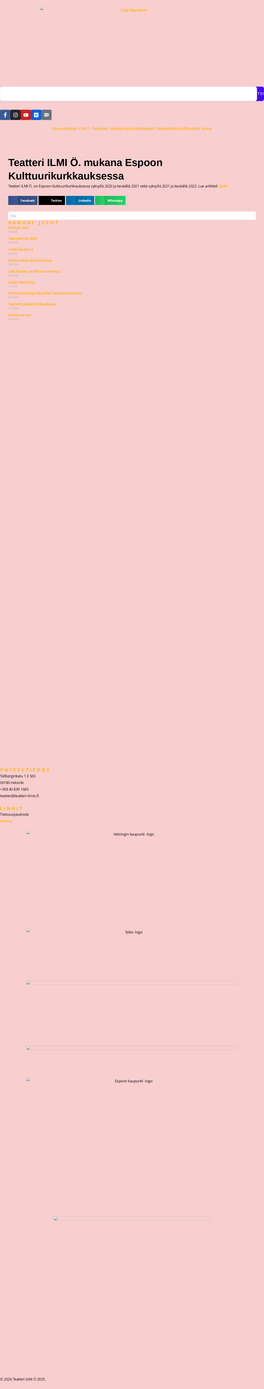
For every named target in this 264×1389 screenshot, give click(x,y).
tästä (223, 186)
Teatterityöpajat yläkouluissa (32, 303)
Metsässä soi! (19, 314)
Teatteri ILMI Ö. (78, 128)
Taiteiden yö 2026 (22, 238)
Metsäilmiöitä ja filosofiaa (178, 128)
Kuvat (207, 128)
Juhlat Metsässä (21, 282)
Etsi (259, 94)
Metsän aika (18, 227)
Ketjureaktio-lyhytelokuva (30, 260)
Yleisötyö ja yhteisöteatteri (132, 128)
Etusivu (59, 128)
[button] (79, 128)
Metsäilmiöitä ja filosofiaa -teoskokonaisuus (45, 293)
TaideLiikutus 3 (20, 249)
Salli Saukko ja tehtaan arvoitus (34, 271)
